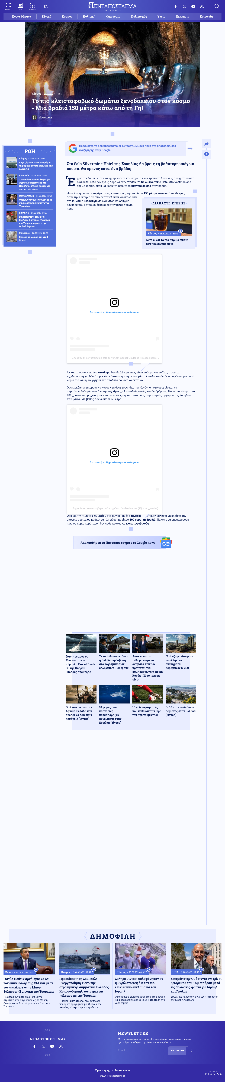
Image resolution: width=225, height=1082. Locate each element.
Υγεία (161, 16)
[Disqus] (131, 784)
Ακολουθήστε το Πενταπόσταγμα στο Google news (118, 542)
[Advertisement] (131, 593)
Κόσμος (67, 16)
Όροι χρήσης (102, 1070)
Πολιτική (89, 16)
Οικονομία (113, 16)
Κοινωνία (206, 16)
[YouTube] (193, 6)
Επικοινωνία (122, 1070)
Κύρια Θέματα (21, 16)
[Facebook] (175, 6)
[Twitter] (184, 6)
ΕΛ (45, 6)
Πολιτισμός (139, 16)
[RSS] (202, 6)
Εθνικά (46, 16)
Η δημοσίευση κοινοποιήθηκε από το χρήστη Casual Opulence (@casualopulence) (116, 357)
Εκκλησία (182, 16)
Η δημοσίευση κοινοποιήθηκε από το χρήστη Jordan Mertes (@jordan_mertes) (114, 508)
